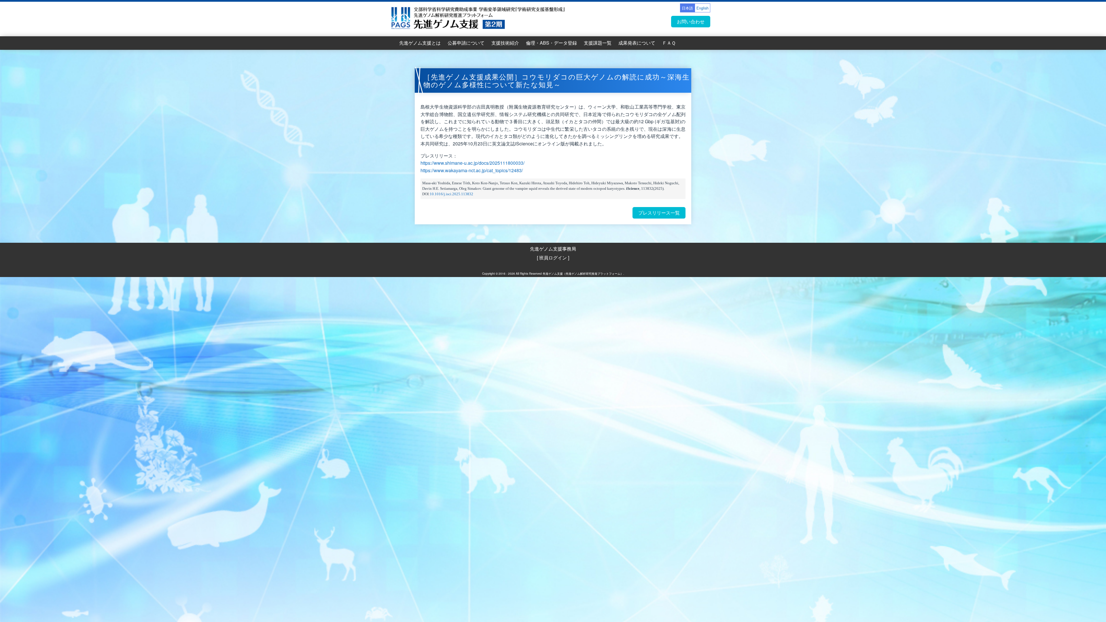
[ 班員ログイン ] (553, 257)
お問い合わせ (690, 21)
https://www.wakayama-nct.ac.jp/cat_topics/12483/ (472, 170)
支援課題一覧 (597, 42)
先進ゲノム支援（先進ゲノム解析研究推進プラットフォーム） (583, 274)
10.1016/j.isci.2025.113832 (451, 194)
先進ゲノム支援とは (420, 42)
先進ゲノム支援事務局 (553, 248)
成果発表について (636, 42)
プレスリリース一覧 (659, 212)
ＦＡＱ (669, 42)
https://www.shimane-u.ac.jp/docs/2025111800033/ (472, 163)
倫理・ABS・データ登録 (551, 42)
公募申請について (466, 42)
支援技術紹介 (505, 42)
